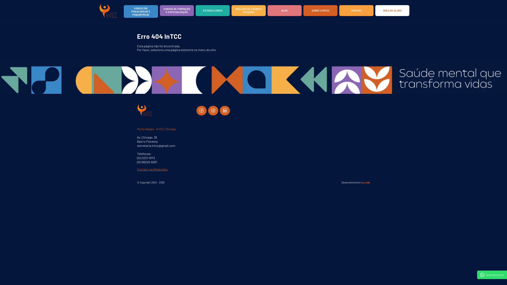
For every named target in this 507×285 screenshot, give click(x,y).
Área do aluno (392, 10)
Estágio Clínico (212, 10)
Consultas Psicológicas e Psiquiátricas (141, 11)
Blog (284, 10)
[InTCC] (108, 18)
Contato (356, 10)
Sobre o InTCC (320, 10)
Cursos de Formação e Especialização (177, 10)
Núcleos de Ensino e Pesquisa (248, 10)
